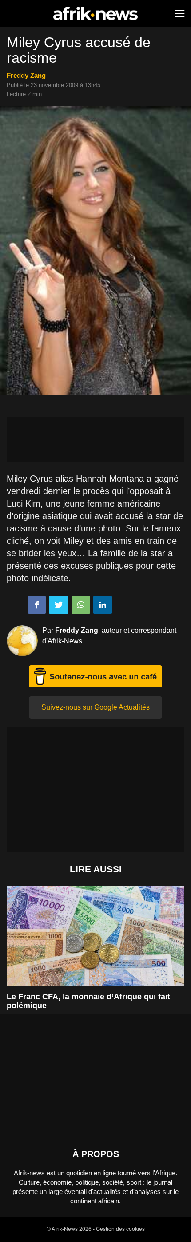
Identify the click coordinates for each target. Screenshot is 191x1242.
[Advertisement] (95, 439)
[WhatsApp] (81, 605)
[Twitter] (58, 605)
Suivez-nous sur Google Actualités (95, 707)
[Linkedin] (102, 605)
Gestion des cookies (120, 1229)
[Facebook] (37, 605)
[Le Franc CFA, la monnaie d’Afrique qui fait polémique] (95, 936)
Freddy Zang (26, 75)
